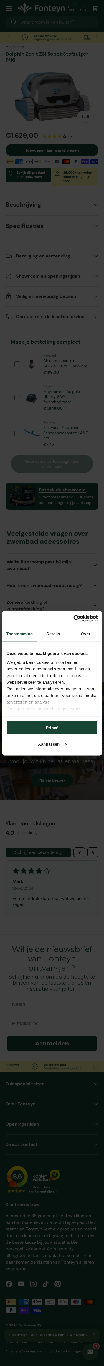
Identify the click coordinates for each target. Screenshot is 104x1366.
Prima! (52, 727)
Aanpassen (49, 743)
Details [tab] (53, 633)
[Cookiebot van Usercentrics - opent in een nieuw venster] (74, 618)
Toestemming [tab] (19, 633)
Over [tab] (85, 633)
